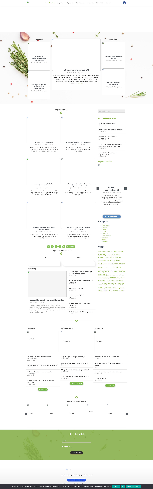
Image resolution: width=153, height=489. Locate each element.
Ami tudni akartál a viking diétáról (75, 417)
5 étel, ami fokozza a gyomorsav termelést (56, 417)
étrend (116, 290)
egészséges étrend (102, 260)
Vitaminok (99, 3)
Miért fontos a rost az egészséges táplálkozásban (95, 417)
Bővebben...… (79, 83)
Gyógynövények (81, 73)
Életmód (48, 188)
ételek (123, 287)
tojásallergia (121, 278)
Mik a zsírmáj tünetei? (76, 288)
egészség (102, 254)
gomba (111, 263)
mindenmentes (116, 271)
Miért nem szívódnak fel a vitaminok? (107, 357)
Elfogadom (116, 486)
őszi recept (121, 290)
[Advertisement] (76, 19)
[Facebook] (124, 2)
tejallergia (107, 278)
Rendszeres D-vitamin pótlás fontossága (108, 372)
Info (107, 3)
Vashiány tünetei (100, 378)
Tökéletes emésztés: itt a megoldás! (80, 312)
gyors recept (117, 264)
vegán (105, 283)
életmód (108, 288)
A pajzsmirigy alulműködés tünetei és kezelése (47, 300)
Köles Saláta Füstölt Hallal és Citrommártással (42, 365)
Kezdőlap (52, 3)
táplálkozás (111, 280)
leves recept (109, 267)
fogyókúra (116, 260)
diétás (119, 251)
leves (105, 267)
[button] (98, 188)
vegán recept (116, 283)
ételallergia (117, 288)
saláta (122, 275)
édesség (101, 287)
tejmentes (114, 278)
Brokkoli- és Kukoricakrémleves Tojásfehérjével (39, 58)
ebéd (122, 251)
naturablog (102, 275)
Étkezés (83, 144)
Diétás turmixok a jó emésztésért (114, 417)
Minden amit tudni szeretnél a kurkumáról (74, 363)
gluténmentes (107, 263)
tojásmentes (102, 280)
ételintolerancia (104, 290)
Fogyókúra (61, 3)
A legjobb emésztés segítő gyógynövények (75, 370)
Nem (123, 486)
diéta (115, 251)
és (111, 287)
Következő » (70, 246)
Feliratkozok (76, 453)
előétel (109, 260)
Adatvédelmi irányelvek (133, 486)
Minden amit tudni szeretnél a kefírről (78, 142)
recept (114, 275)
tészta (117, 280)
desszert (109, 251)
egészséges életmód (113, 257)
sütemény (101, 278)
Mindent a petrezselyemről (76, 70)
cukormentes (102, 251)
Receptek (91, 3)
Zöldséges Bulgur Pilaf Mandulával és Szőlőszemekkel (39, 87)
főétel (100, 263)
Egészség (70, 3)
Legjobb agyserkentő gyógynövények (73, 357)
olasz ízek (109, 275)
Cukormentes (80, 3)
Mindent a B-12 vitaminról (105, 346)
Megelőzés (105, 237)
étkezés (112, 290)
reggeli (118, 275)
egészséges (109, 254)
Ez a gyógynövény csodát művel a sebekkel (75, 376)
